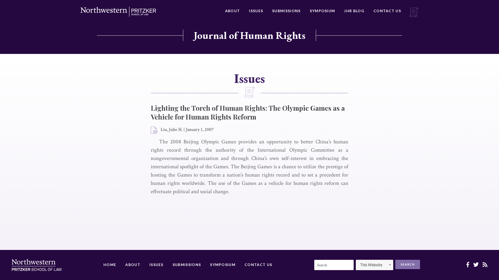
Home (109, 264)
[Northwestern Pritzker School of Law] (118, 11)
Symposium (322, 11)
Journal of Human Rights (249, 35)
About (232, 11)
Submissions (286, 11)
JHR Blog (354, 11)
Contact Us (387, 11)
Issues (256, 11)
